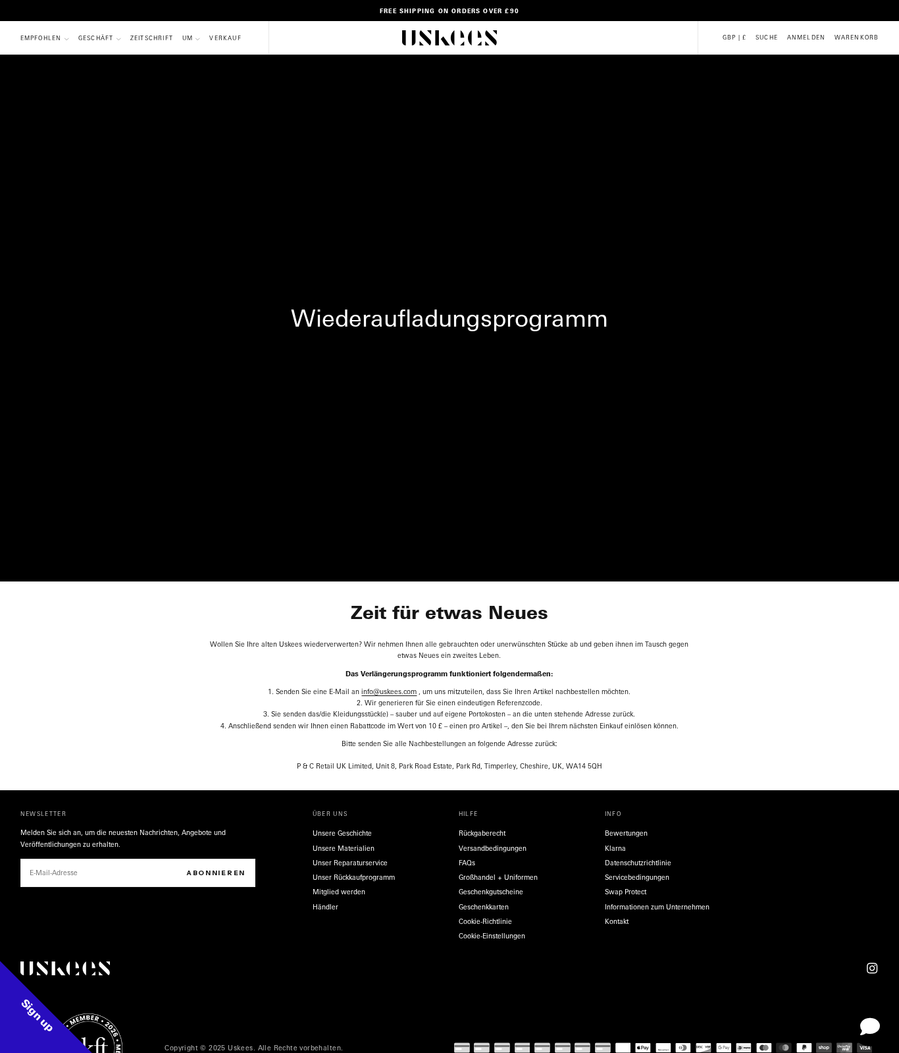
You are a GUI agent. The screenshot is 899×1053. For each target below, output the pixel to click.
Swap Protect (625, 892)
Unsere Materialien (343, 848)
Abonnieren (215, 873)
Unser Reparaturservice (350, 863)
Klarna (615, 848)
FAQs (467, 863)
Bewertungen (626, 833)
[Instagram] (872, 968)
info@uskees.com (389, 691)
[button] (734, 37)
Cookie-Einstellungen (492, 936)
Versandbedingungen (493, 848)
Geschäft (96, 38)
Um (187, 38)
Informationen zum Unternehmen (657, 907)
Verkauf (225, 38)
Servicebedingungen (637, 877)
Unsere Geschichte (342, 833)
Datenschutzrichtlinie (638, 863)
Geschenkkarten (484, 907)
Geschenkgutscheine (491, 892)
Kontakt (617, 921)
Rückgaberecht (482, 833)
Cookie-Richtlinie (485, 921)
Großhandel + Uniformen (498, 877)
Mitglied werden (339, 892)
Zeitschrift (151, 38)
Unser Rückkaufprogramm (354, 877)
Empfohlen (41, 38)
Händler (325, 907)
